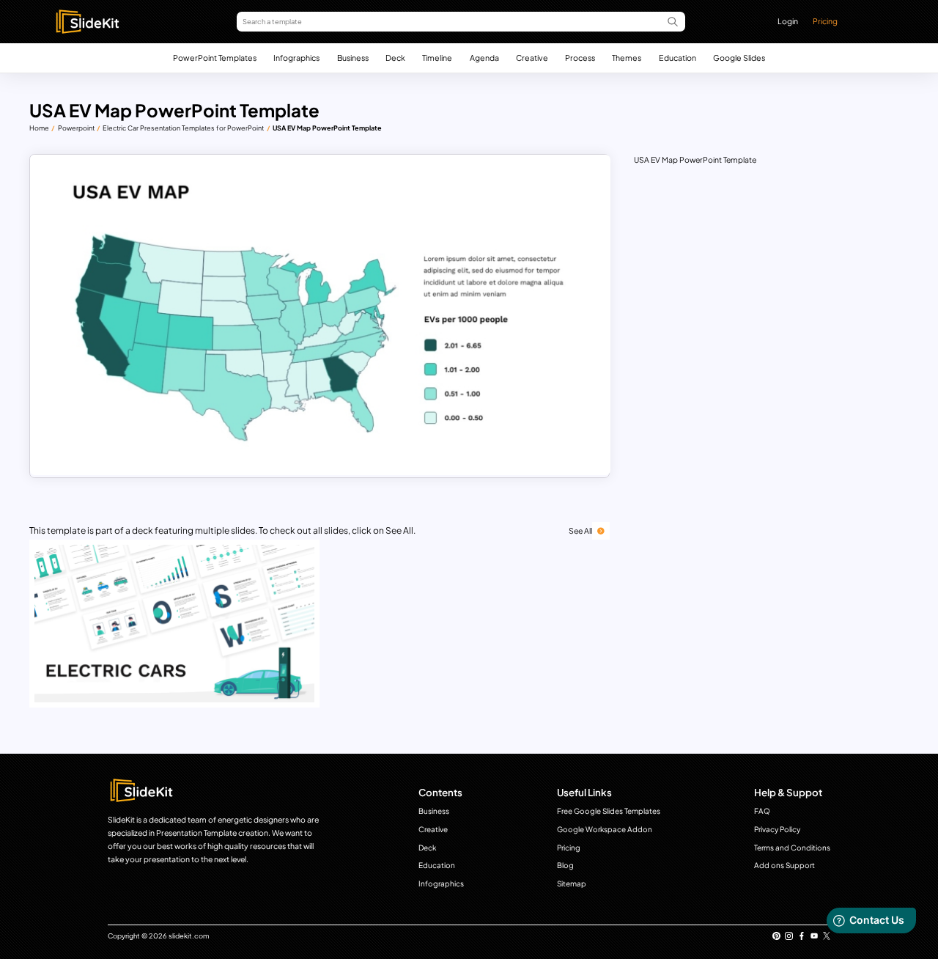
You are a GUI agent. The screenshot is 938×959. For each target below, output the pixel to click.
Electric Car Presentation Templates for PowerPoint (183, 128)
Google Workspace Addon (604, 829)
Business (353, 57)
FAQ (762, 810)
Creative (532, 57)
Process (580, 57)
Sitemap (571, 883)
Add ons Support (784, 865)
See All (580, 530)
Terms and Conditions (792, 847)
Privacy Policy (777, 829)
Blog (565, 865)
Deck (395, 57)
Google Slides (739, 57)
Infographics (296, 57)
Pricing (825, 21)
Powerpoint (76, 128)
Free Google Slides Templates (608, 810)
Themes (626, 57)
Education (677, 57)
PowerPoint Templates (214, 57)
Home (39, 128)
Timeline (437, 57)
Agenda (484, 57)
